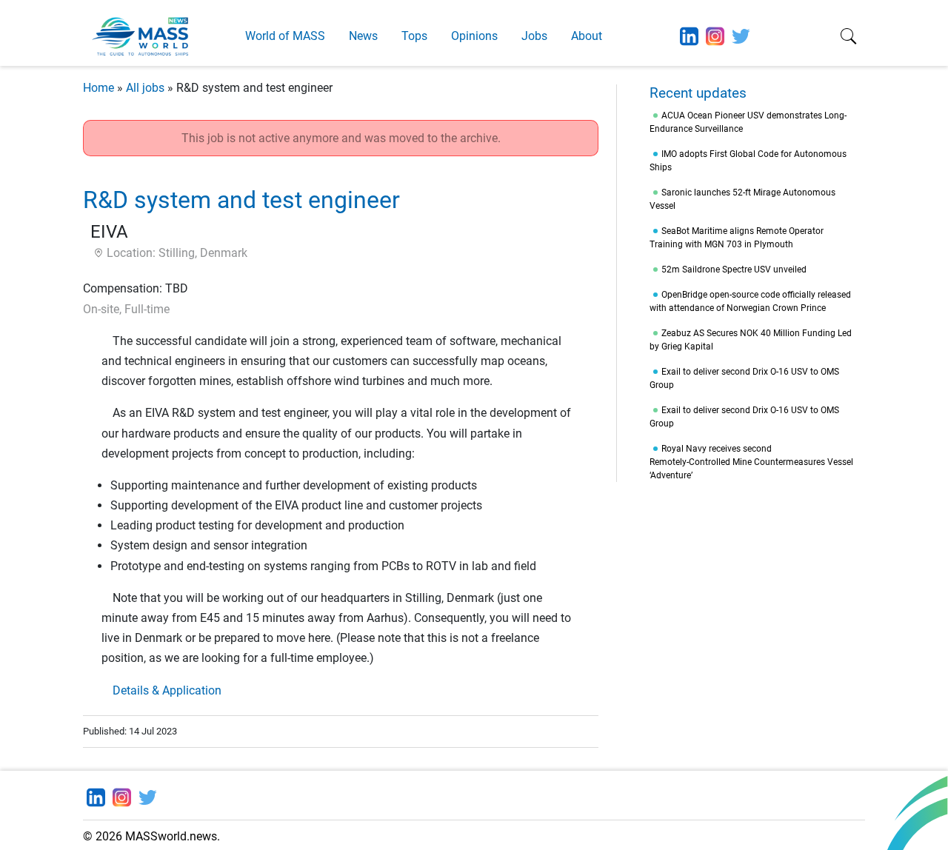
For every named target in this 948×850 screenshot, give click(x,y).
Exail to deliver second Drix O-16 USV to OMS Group (744, 378)
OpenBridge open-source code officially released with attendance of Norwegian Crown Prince (750, 301)
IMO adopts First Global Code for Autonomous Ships (748, 161)
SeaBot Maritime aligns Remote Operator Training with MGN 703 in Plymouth (737, 238)
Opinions (474, 36)
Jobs (534, 36)
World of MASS (285, 36)
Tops (414, 36)
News (363, 36)
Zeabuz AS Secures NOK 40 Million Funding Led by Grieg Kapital (751, 340)
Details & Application (167, 690)
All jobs (145, 88)
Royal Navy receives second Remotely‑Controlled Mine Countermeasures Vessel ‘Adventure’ (751, 462)
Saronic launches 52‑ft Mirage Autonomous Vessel (742, 199)
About (586, 36)
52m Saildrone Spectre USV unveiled (734, 269)
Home (98, 88)
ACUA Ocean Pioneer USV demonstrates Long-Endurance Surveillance (748, 122)
